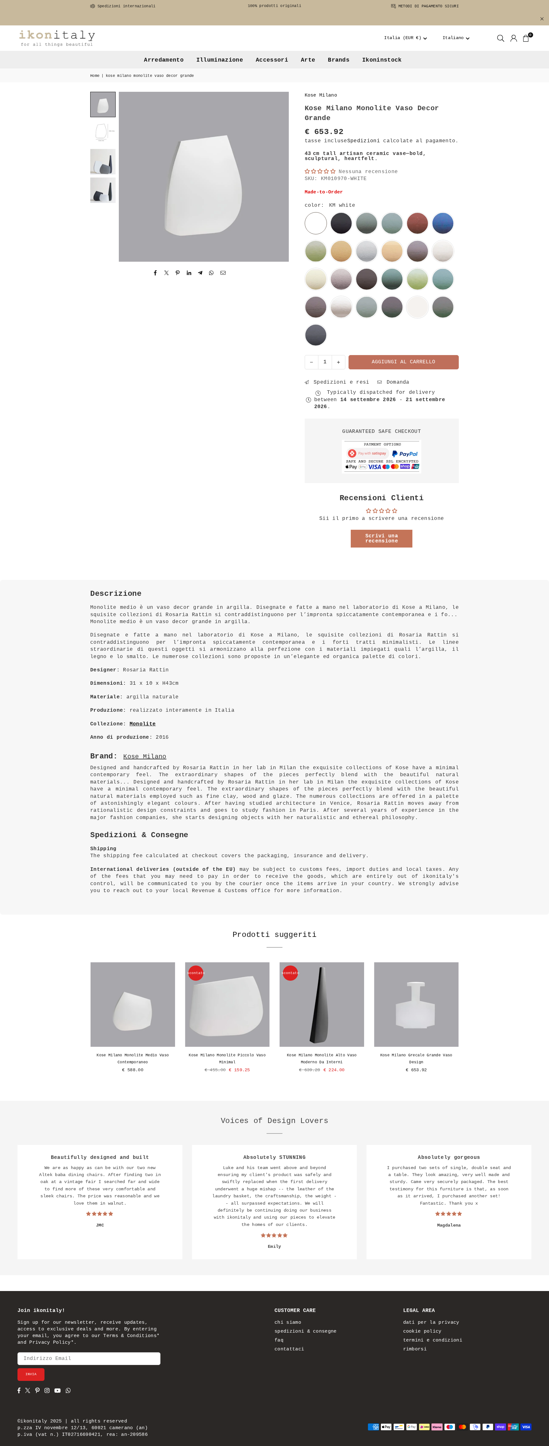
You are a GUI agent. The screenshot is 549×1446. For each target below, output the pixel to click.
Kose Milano (321, 95)
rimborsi (415, 1349)
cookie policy (422, 1331)
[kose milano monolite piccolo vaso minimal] (227, 1004)
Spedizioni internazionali (125, 6)
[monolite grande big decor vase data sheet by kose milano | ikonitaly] (103, 133)
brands (338, 60)
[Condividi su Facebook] (155, 273)
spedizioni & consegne (305, 1331)
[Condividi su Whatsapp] (211, 273)
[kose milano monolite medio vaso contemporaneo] (133, 1004)
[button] (406, 38)
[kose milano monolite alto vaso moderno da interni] (322, 1004)
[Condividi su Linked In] (189, 273)
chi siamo (287, 1322)
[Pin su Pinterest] (177, 273)
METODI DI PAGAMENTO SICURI (427, 6)
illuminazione (219, 60)
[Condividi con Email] (223, 273)
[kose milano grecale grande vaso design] (416, 1004)
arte (308, 60)
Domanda (396, 382)
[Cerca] (500, 38)
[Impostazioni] (513, 38)
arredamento (164, 60)
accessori (272, 60)
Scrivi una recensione (381, 538)
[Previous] (131, 177)
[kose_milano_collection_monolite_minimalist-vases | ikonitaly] (103, 161)
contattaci (289, 1349)
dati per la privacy (431, 1322)
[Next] (276, 177)
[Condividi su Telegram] (200, 273)
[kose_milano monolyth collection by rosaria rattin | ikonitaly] (103, 190)
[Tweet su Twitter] (166, 273)
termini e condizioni (432, 1340)
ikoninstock (382, 60)
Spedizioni (363, 141)
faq (278, 1340)
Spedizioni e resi (339, 382)
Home (94, 76)
